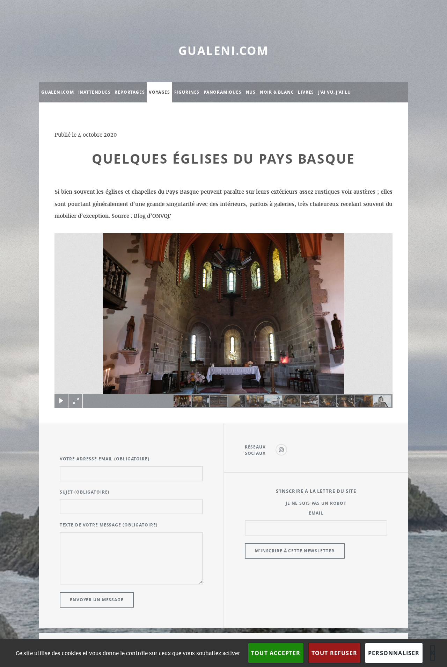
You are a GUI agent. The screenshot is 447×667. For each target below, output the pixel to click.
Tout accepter (276, 653)
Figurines (186, 92)
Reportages (130, 92)
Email (316, 513)
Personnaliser (394, 653)
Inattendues (94, 92)
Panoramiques (223, 92)
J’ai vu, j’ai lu (334, 92)
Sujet (85, 492)
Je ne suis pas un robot (316, 503)
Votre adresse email (104, 459)
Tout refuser (334, 653)
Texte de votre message (109, 525)
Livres (306, 92)
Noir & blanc (277, 92)
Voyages (159, 92)
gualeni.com (223, 50)
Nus (251, 92)
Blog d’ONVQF (152, 216)
